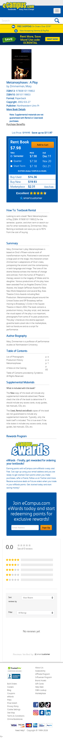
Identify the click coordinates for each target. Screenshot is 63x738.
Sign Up (46, 527)
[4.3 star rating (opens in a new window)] (38, 193)
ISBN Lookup (40, 690)
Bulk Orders (12, 683)
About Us (39, 667)
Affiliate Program (42, 674)
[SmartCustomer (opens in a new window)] (31, 198)
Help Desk (39, 687)
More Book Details (16, 109)
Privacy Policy (13, 706)
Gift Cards (39, 683)
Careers (10, 687)
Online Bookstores (15, 719)
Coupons (11, 693)
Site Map (11, 712)
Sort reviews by (12, 599)
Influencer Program (43, 677)
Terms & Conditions (15, 716)
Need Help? (20, 730)
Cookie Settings (13, 709)
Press (9, 700)
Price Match (12, 703)
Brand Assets (40, 680)
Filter (10, 612)
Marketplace (40, 693)
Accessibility (40, 671)
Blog (9, 690)
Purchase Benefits (15, 124)
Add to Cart (42, 145)
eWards (10, 696)
